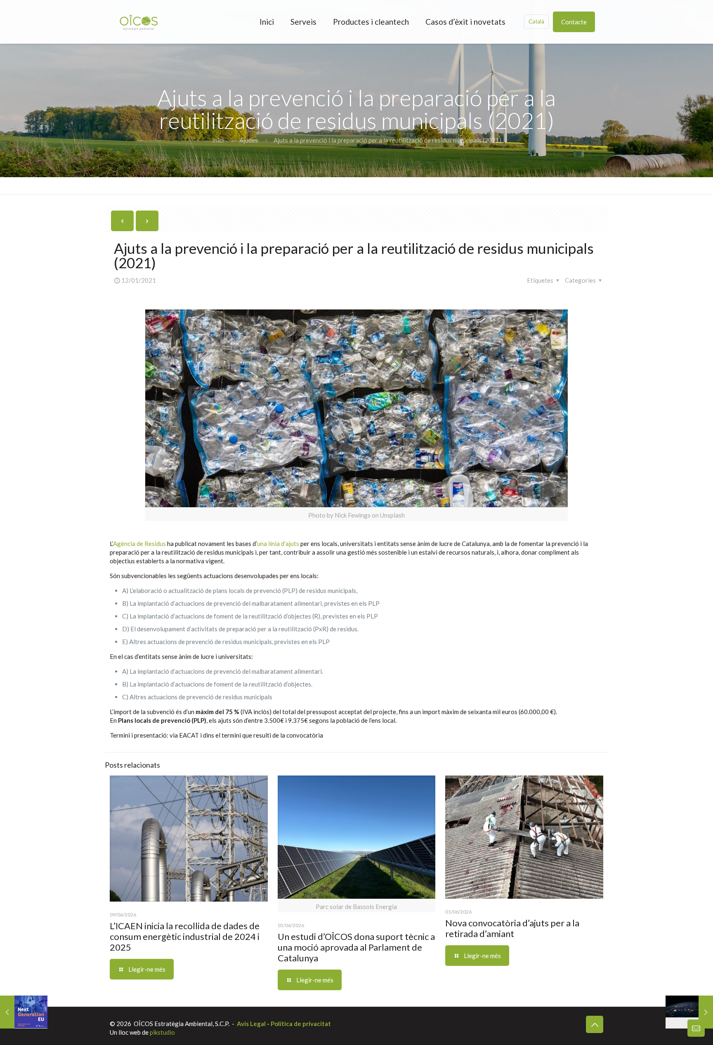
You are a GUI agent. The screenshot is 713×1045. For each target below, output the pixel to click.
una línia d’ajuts (278, 543)
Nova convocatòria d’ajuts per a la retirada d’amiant (512, 928)
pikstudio (162, 1032)
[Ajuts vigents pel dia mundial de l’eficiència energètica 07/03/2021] (689, 1012)
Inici (218, 140)
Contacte (574, 22)
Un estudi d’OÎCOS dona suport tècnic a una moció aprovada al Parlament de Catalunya (356, 947)
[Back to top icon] (594, 1024)
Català (536, 21)
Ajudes (248, 140)
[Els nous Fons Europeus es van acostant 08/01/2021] (23, 1012)
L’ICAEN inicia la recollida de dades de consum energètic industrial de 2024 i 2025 (185, 936)
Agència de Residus (140, 543)
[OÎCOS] (138, 21)
